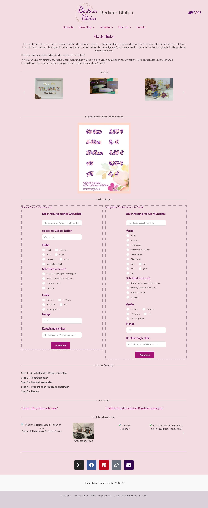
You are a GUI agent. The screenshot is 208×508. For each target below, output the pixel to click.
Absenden (60, 345)
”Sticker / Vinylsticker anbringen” (39, 408)
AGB (93, 495)
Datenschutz (81, 495)
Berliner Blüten (116, 12)
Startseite (68, 27)
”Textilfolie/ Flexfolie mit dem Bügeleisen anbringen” (134, 408)
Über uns (123, 27)
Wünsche (105, 27)
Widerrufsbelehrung (125, 495)
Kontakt (141, 27)
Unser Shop (85, 27)
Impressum (104, 495)
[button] (24, 92)
